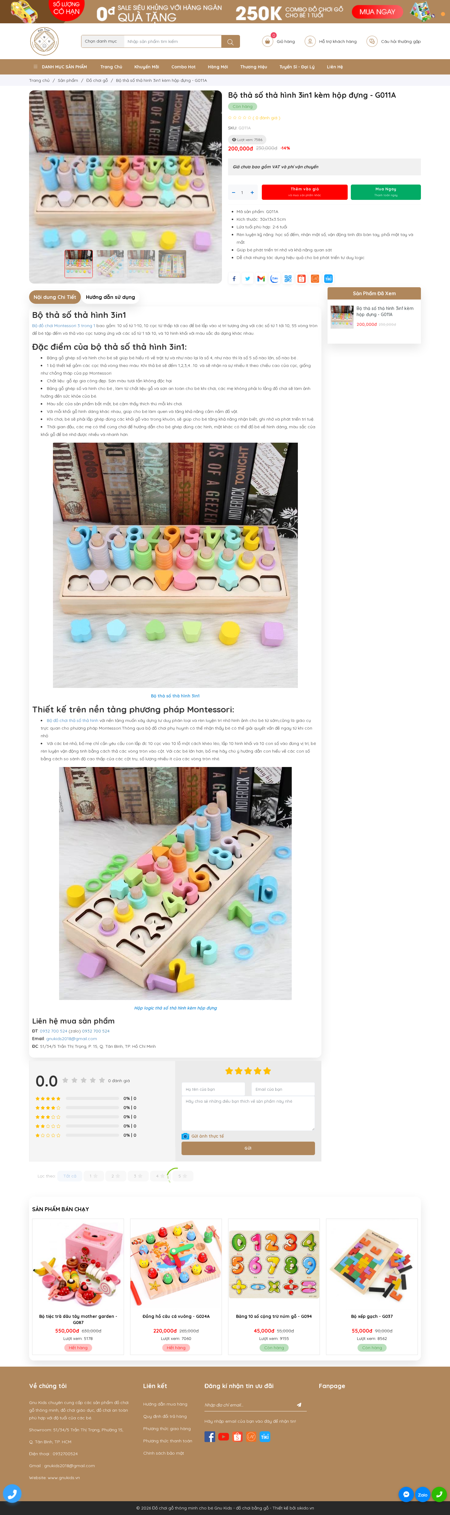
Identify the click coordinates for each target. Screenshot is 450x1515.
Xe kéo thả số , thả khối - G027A (274, 1316)
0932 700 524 (53, 1031)
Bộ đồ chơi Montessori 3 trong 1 (64, 325)
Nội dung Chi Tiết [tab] (55, 297)
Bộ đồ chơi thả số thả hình (73, 720)
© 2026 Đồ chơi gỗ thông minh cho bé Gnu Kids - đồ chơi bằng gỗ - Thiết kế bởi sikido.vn (225, 1508)
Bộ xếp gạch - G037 (176, 1316)
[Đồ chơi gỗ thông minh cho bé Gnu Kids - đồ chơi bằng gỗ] (44, 41)
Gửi (248, 1148)
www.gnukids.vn (64, 1477)
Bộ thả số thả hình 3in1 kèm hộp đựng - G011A (385, 311)
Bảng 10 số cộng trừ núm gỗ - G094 (78, 1316)
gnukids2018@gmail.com (71, 1038)
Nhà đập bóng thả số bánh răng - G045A (372, 1319)
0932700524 (65, 1453)
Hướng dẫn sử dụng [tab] (110, 297)
